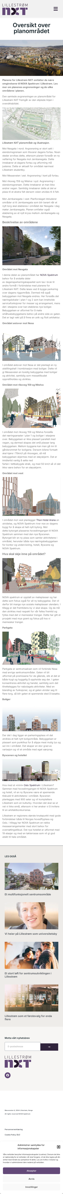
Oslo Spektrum (32, 785)
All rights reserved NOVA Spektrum (17, 1114)
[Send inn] (49, 1047)
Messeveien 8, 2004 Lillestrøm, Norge (19, 1110)
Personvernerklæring (14, 1129)
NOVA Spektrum (49, 274)
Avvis (31, 1178)
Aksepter (31, 1170)
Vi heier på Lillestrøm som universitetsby (31, 933)
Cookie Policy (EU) (12, 1135)
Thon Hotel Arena (46, 520)
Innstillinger (31, 1187)
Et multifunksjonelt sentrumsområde (28, 894)
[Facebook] (8, 1075)
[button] (58, 1146)
